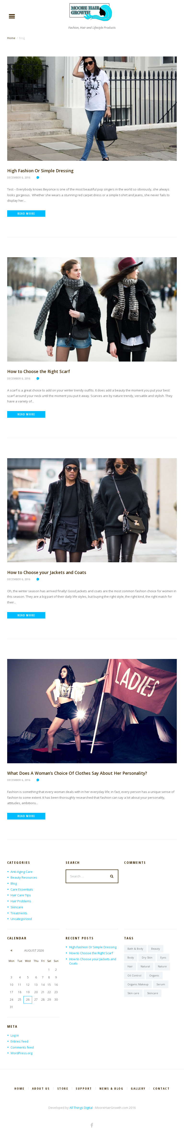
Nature (162, 966)
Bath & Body (135, 948)
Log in (15, 1035)
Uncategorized (21, 919)
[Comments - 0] (38, 177)
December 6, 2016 (18, 177)
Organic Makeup (138, 984)
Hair (130, 966)
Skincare (17, 907)
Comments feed (22, 1047)
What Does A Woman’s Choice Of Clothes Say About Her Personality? (77, 773)
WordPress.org (21, 1053)
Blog (14, 883)
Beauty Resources (24, 877)
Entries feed (19, 1041)
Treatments (19, 913)
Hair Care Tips (21, 895)
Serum (160, 984)
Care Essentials (22, 889)
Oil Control (134, 975)
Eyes (163, 957)
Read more (26, 214)
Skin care (133, 993)
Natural (145, 966)
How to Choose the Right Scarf (38, 371)
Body (130, 957)
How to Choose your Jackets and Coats (46, 572)
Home (11, 38)
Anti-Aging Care (22, 872)
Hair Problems (21, 901)
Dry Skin (147, 957)
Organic (154, 975)
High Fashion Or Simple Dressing (40, 170)
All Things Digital (81, 1107)
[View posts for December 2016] (11, 950)
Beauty (155, 948)
